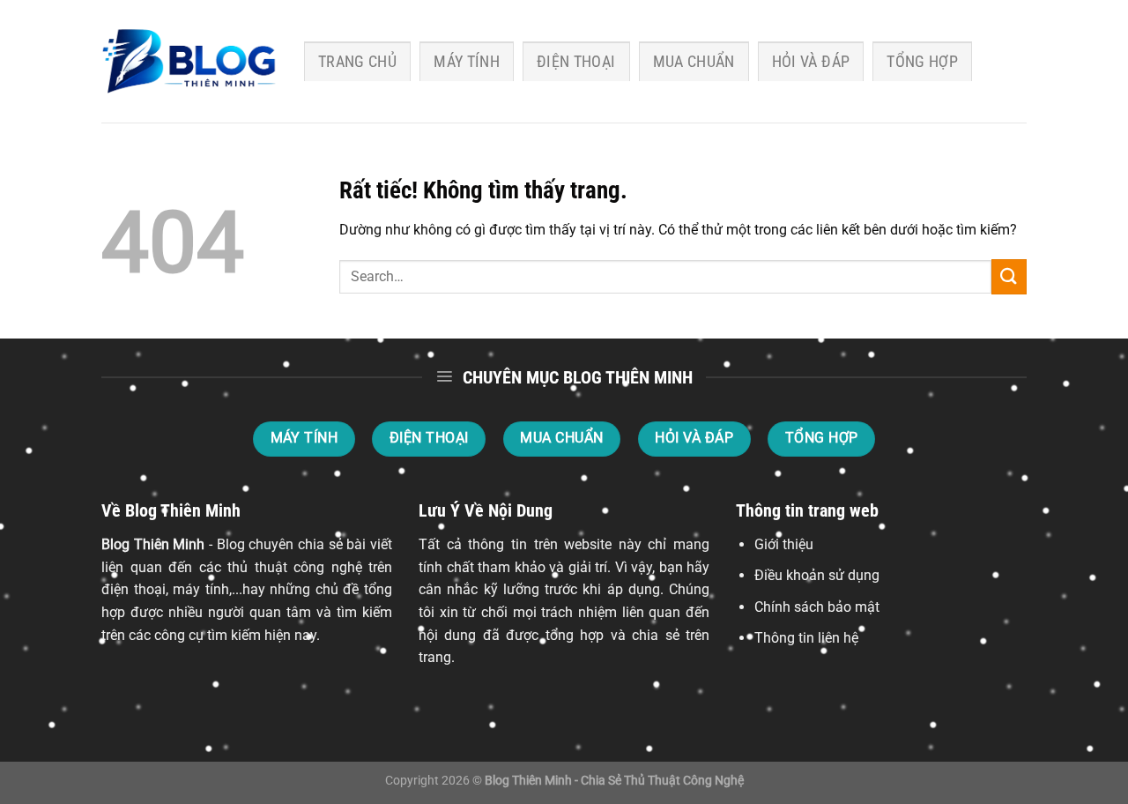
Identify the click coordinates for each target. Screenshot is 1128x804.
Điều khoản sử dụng (816, 575)
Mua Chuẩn (694, 62)
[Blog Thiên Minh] (189, 62)
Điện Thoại (576, 62)
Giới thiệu (783, 544)
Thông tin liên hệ (806, 637)
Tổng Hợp (922, 62)
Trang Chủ (357, 62)
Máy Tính (467, 62)
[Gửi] (1009, 276)
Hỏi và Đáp (811, 62)
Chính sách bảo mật (816, 607)
